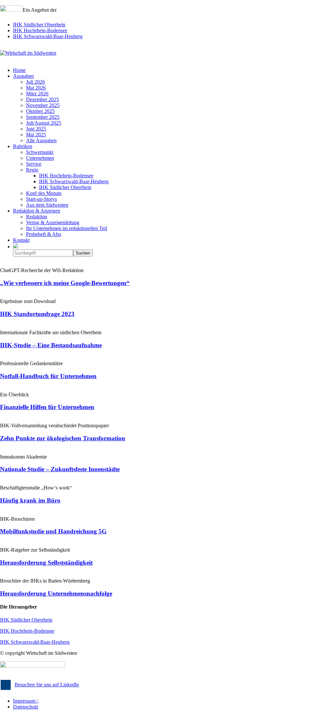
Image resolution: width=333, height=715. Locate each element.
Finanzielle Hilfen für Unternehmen (47, 407)
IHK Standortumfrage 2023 (37, 313)
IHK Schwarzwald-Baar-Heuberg (48, 36)
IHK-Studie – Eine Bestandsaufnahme (51, 345)
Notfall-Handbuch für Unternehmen (48, 376)
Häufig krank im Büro (30, 500)
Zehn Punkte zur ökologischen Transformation (62, 438)
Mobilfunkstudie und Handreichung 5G (53, 531)
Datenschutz (25, 706)
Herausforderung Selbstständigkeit (46, 562)
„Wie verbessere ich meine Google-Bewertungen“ (65, 283)
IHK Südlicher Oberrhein (39, 24)
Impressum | (26, 701)
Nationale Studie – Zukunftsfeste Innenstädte (60, 469)
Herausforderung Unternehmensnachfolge (56, 593)
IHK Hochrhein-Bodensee (40, 30)
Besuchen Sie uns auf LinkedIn (47, 684)
